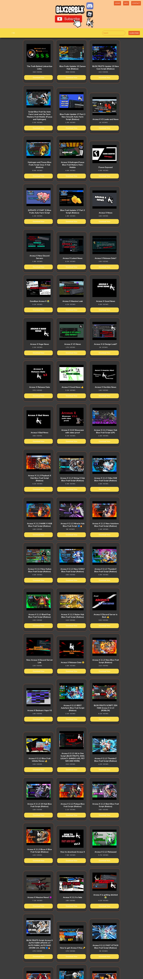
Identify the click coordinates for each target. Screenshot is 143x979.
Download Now (38, 77)
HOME (117, 3)
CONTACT (136, 3)
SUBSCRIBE (134, 33)
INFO (126, 3)
